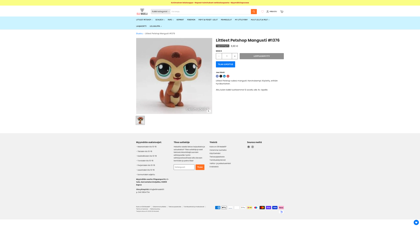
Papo (170, 20)
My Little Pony (241, 20)
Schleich (159, 20)
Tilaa (200, 167)
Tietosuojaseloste (217, 156)
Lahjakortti (141, 26)
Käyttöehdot (215, 153)
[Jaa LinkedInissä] (224, 76)
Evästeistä (214, 166)
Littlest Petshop (143, 20)
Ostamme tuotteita (218, 150)
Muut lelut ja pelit (259, 20)
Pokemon (191, 20)
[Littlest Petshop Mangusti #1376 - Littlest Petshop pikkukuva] (140, 120)
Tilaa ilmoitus (225, 64)
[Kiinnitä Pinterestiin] (228, 76)
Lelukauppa (155, 26)
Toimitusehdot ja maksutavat (194, 207)
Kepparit (180, 20)
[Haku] (254, 11)
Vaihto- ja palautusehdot (220, 163)
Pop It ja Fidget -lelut (208, 20)
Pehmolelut (226, 20)
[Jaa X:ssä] (221, 76)
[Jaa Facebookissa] (217, 76)
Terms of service (142, 209)
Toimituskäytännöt (218, 160)
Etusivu (139, 34)
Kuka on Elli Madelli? (218, 146)
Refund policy (155, 209)
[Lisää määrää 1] (235, 56)
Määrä (219, 51)
